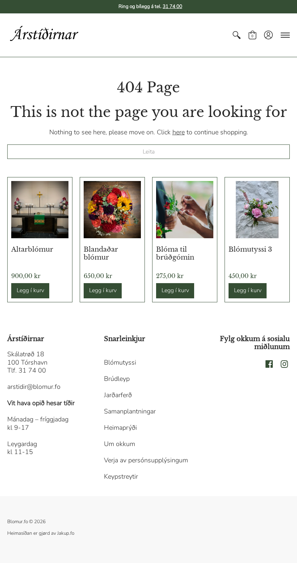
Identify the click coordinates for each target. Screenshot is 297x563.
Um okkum (119, 444)
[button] (236, 35)
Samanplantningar (130, 411)
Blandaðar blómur (101, 253)
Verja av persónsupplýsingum (146, 460)
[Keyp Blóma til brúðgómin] (184, 209)
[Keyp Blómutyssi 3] (257, 209)
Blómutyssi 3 (250, 249)
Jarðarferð (118, 395)
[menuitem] (236, 35)
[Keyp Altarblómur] (39, 209)
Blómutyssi (120, 362)
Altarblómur (32, 249)
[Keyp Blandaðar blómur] (112, 209)
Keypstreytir (121, 476)
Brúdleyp (117, 378)
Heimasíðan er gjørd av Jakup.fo (40, 533)
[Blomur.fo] (43, 35)
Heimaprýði (120, 427)
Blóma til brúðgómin (175, 253)
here (178, 132)
